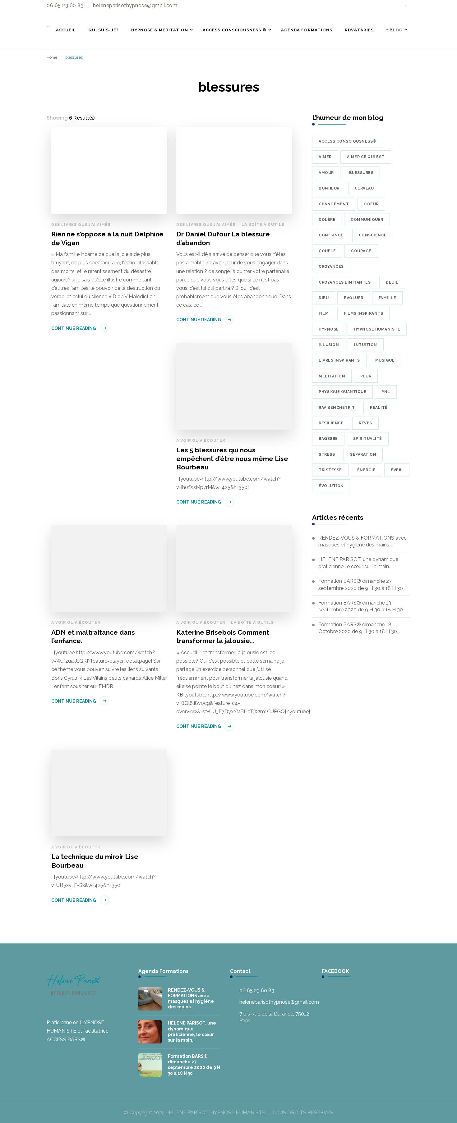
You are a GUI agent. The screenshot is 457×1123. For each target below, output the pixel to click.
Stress (327, 454)
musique (385, 360)
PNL (385, 392)
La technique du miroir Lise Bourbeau (94, 861)
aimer (325, 157)
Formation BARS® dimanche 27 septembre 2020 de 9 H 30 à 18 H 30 (360, 584)
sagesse (328, 438)
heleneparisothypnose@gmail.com (279, 1002)
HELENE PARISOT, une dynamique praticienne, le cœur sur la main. (358, 562)
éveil (397, 470)
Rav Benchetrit (337, 407)
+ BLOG (394, 30)
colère (327, 219)
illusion (329, 345)
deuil (392, 282)
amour (326, 173)
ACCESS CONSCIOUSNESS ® (234, 30)
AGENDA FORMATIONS (306, 30)
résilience (331, 423)
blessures (361, 173)
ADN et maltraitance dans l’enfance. (93, 636)
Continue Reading (73, 328)
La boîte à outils (263, 224)
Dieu (324, 298)
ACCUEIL (66, 30)
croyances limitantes (345, 282)
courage (361, 251)
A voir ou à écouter (200, 440)
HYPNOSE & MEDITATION (159, 30)
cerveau (364, 188)
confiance (331, 235)
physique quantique (342, 392)
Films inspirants (363, 313)
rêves (365, 423)
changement (334, 204)
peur (365, 376)
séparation (363, 454)
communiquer (367, 219)
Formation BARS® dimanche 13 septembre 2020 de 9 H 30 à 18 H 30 (360, 606)
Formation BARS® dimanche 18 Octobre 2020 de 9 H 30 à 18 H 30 (357, 628)
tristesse (330, 470)
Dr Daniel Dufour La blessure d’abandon (223, 238)
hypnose (329, 329)
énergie (366, 470)
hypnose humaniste (377, 329)
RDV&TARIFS (359, 30)
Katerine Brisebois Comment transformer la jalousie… (222, 636)
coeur (371, 204)
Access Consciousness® (347, 141)
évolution (331, 486)
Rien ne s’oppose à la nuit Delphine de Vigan (107, 238)
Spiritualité (367, 438)
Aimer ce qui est (366, 157)
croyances (331, 266)
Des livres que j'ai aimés (81, 224)
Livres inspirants (339, 360)
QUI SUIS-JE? (103, 30)
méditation (332, 376)
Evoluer (353, 298)
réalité (379, 407)
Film (324, 313)
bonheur (329, 188)
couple (327, 251)
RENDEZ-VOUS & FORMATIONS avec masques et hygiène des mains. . (362, 541)
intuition (365, 345)
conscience (373, 235)
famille (387, 298)
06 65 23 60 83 (256, 990)
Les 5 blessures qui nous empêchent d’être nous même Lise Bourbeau (232, 458)
